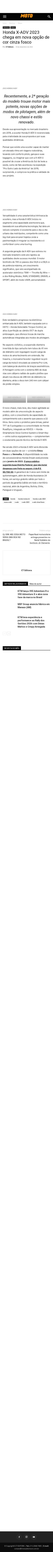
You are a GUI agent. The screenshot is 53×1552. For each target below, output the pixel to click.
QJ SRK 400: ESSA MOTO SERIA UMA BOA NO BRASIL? (14, 537)
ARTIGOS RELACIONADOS (15, 584)
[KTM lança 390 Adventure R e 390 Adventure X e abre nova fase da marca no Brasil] (9, 594)
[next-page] (8, 633)
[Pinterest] (18, 53)
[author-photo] (26, 566)
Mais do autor (36, 584)
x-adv (17, 502)
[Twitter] (11, 53)
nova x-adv (8, 502)
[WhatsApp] (24, 53)
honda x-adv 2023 (39, 499)
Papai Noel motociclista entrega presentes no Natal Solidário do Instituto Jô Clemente (39, 538)
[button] (4, 16)
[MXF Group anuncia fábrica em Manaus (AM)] (9, 607)
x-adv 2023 (25, 502)
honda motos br (24, 499)
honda (13, 499)
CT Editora (9, 47)
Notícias (12, 23)
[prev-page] (4, 633)
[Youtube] (34, 1537)
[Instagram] (26, 1537)
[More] (30, 53)
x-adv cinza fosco (38, 502)
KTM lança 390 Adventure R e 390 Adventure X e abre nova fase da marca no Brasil (33, 594)
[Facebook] (5, 53)
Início (5, 23)
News (20, 23)
